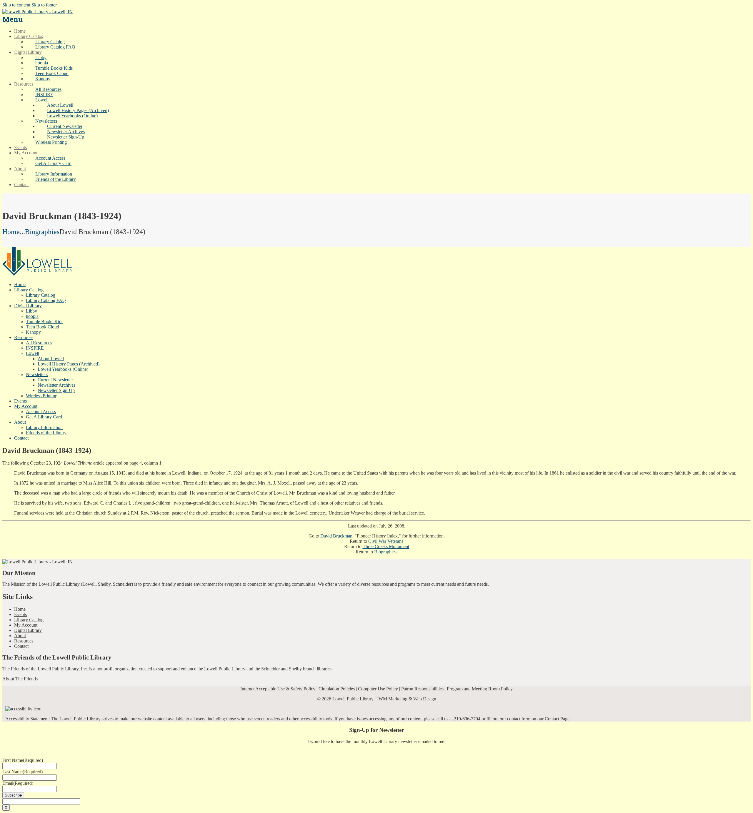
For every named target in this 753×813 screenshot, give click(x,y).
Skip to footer (44, 4)
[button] (42, 100)
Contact (21, 646)
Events (20, 614)
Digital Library (28, 630)
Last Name (22, 771)
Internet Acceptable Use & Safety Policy (277, 688)
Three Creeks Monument (386, 546)
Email (17, 783)
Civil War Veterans (385, 541)
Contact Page (557, 718)
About (20, 635)
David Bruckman (336, 535)
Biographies (42, 232)
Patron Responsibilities (422, 688)
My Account (25, 624)
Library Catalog (29, 619)
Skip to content (16, 4)
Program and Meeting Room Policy (480, 688)
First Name (22, 760)
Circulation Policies (337, 688)
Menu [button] (12, 19)
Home (11, 232)
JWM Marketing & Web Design (406, 698)
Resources (23, 640)
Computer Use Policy (378, 688)
